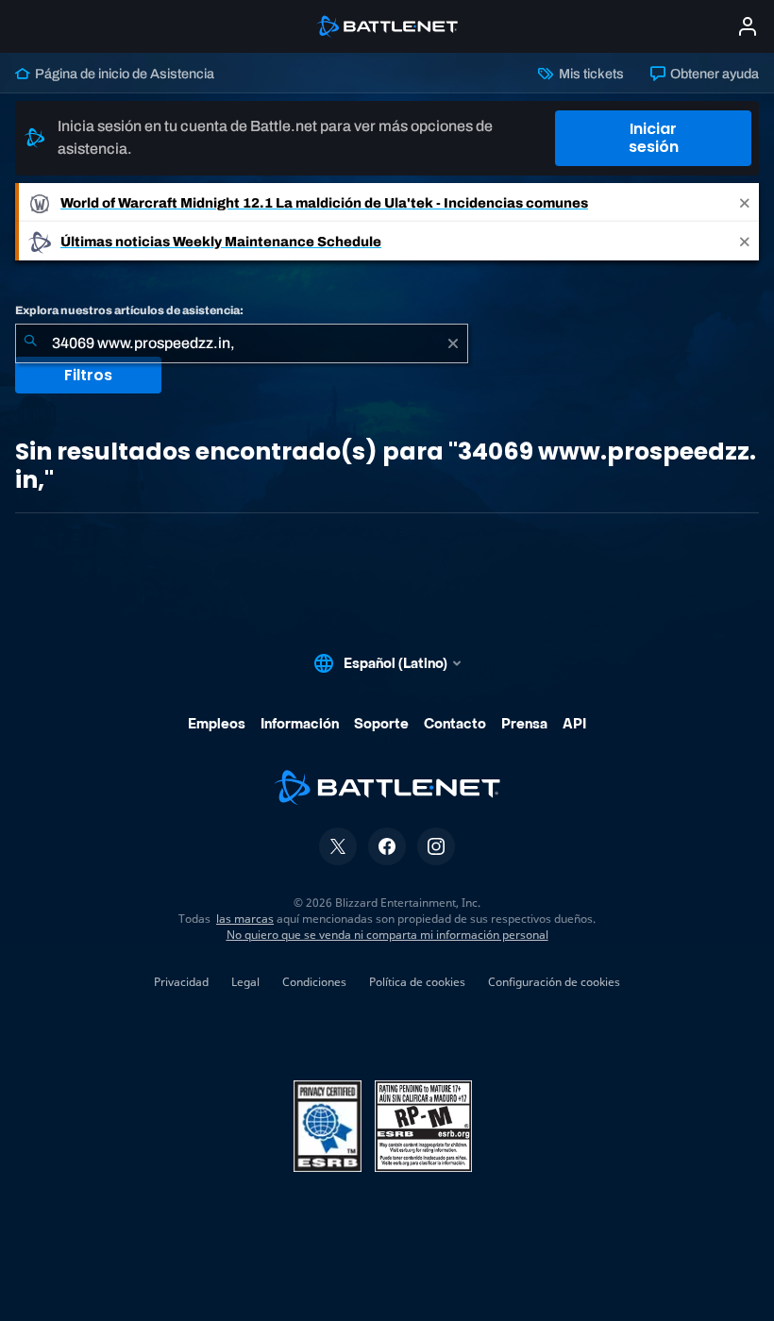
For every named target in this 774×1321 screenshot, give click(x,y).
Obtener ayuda (713, 73)
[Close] (745, 202)
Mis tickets (589, 73)
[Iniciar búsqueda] (30, 343)
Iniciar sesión (654, 138)
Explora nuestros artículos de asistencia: (129, 310)
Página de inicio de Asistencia (123, 73)
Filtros (88, 375)
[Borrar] (453, 343)
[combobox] (241, 343)
